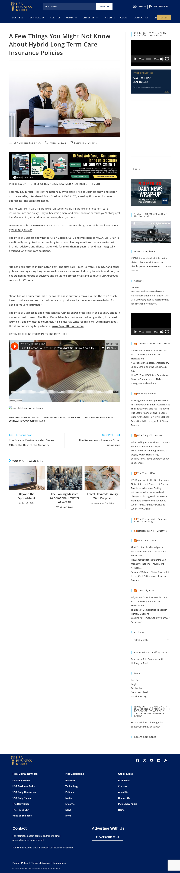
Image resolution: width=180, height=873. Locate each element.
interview (48, 417)
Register (135, 680)
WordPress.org (138, 696)
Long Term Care (91, 417)
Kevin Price (59, 417)
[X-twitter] (144, 760)
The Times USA (146, 473)
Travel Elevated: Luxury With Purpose (102, 496)
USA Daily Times (146, 540)
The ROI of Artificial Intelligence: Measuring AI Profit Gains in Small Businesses (148, 551)
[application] (151, 51)
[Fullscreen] (167, 59)
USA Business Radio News (28, 142)
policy (103, 417)
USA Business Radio (35, 420)
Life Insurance (74, 417)
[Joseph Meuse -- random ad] (26, 407)
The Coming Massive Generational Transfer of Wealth (64, 498)
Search (104, 6)
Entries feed (137, 688)
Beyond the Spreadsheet (26, 496)
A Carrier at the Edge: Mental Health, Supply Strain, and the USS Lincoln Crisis (150, 367)
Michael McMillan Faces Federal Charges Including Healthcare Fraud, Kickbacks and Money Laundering (150, 496)
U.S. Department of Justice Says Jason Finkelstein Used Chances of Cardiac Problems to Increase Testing (150, 484)
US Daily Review (146, 393)
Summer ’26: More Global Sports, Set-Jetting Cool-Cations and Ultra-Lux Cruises (150, 576)
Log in (134, 684)
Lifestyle (92, 142)
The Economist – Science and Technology (150, 520)
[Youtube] (151, 760)
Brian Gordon (22, 417)
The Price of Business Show (153, 343)
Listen (164, 17)
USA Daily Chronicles (149, 435)
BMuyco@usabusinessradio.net (152, 299)
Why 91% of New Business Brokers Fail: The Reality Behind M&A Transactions (149, 354)
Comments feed (139, 692)
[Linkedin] (158, 760)
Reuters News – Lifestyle (152, 530)
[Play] (135, 59)
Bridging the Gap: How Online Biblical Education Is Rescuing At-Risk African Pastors (150, 421)
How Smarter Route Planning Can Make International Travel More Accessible (148, 564)
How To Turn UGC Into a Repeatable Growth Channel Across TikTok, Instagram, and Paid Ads (150, 379)
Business (79, 142)
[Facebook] (137, 760)
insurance (36, 417)
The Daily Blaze (146, 590)
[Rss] (165, 760)
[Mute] (162, 59)
